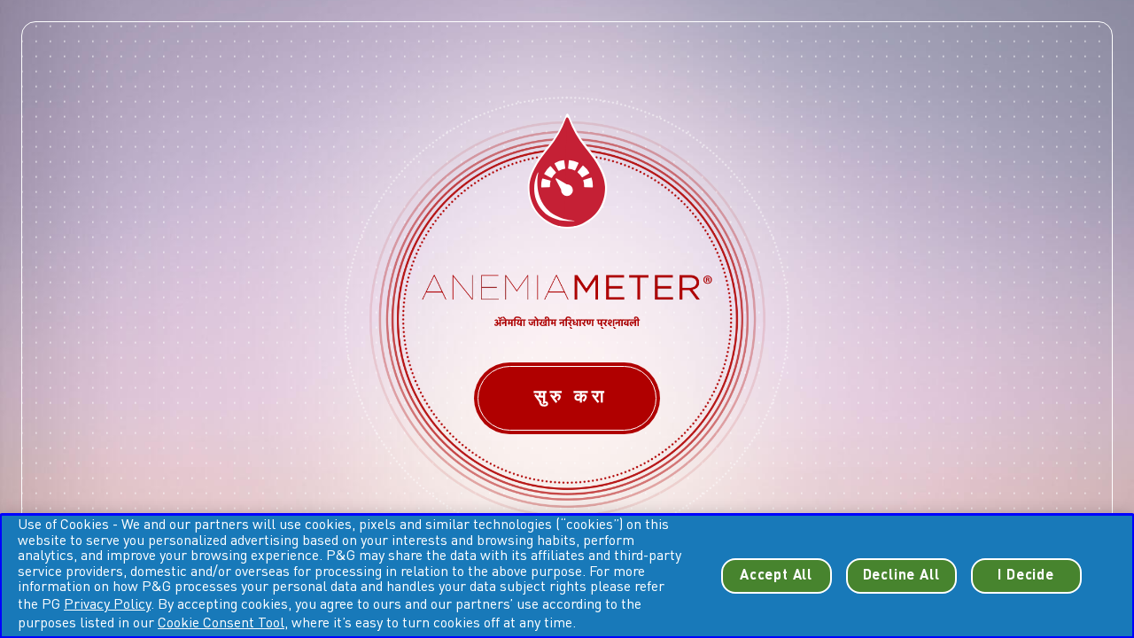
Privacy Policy (107, 605)
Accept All (776, 576)
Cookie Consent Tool (221, 624)
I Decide (1025, 576)
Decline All (901, 576)
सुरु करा (567, 398)
